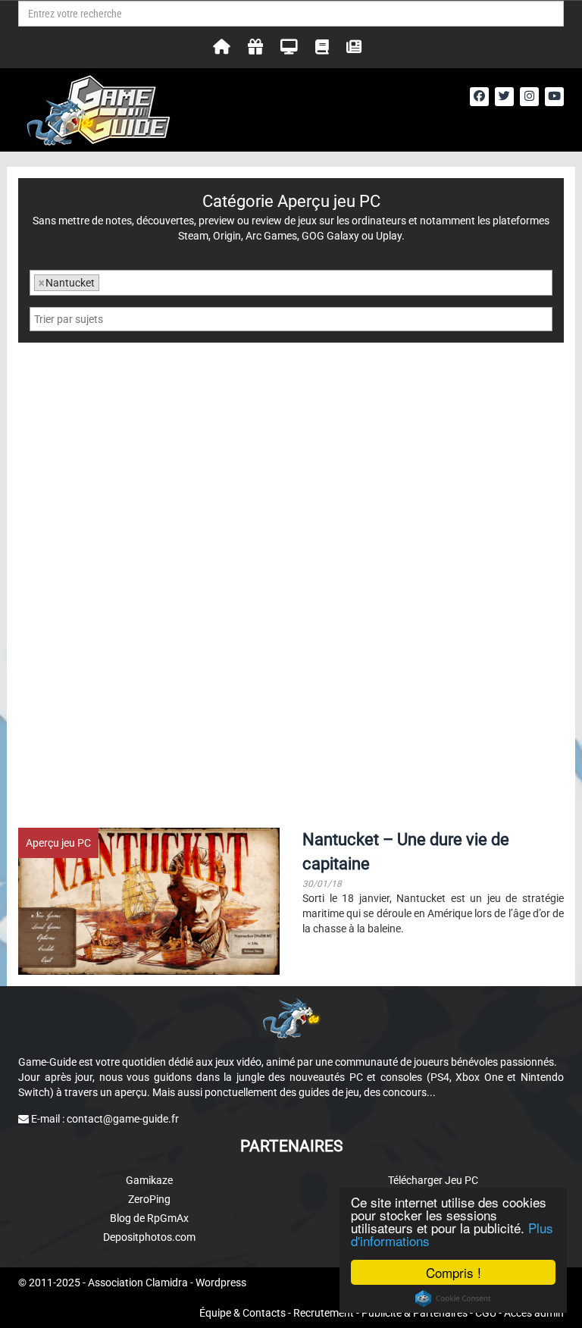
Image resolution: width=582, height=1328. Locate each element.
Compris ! (453, 1272)
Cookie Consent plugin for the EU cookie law (453, 1298)
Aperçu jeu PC (58, 843)
